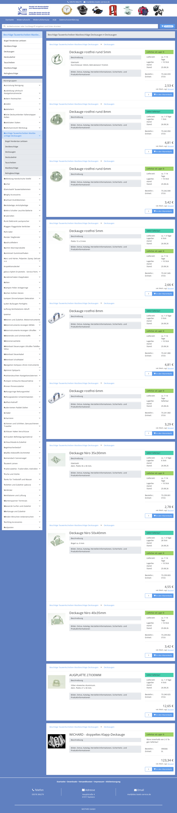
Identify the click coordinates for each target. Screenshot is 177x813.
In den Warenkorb (164, 94)
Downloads (72, 781)
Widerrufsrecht (23, 19)
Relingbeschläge (11, 73)
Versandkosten (85, 781)
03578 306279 (76, 2)
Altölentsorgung (113, 781)
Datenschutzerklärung (69, 19)
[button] (22, 85)
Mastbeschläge (10, 68)
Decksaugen (9, 51)
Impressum (99, 781)
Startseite (9, 19)
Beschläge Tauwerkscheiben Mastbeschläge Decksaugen (73, 44)
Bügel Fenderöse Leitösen (15, 40)
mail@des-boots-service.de (98, 2)
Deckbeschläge (10, 46)
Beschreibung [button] (77, 57)
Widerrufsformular (41, 19)
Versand (171, 89)
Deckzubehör (9, 57)
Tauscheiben (9, 62)
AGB (54, 19)
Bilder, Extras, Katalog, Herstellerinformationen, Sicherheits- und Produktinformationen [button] (99, 73)
